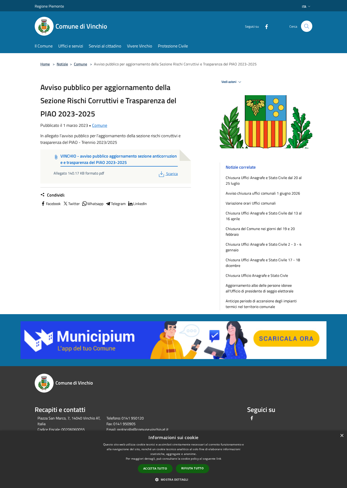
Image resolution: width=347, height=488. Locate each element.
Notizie (62, 64)
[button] (173, 479)
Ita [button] (304, 6)
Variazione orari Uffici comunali (251, 203)
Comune (80, 64)
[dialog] (173, 459)
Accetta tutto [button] (155, 469)
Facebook (53, 203)
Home (45, 64)
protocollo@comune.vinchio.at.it (143, 429)
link (218, 459)
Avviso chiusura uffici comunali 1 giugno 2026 (263, 193)
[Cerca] (306, 26)
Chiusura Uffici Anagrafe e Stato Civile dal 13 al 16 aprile (264, 216)
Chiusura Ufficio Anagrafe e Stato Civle (257, 275)
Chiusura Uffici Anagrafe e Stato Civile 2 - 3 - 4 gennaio (263, 247)
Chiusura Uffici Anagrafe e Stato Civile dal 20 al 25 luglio (264, 180)
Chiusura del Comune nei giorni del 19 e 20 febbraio (260, 231)
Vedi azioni (229, 81)
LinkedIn (140, 203)
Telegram (118, 203)
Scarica (172, 173)
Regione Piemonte (49, 6)
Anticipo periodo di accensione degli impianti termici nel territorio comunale (261, 303)
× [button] (341, 435)
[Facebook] (264, 26)
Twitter (74, 203)
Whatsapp (95, 203)
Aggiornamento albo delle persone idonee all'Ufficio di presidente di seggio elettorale (259, 288)
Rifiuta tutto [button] (192, 468)
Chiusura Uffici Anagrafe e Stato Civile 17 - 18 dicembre (263, 262)
